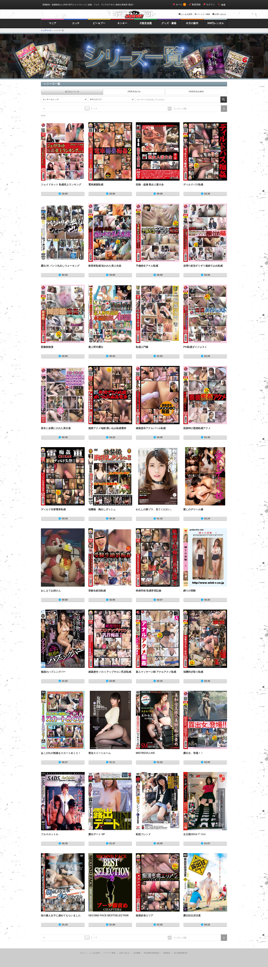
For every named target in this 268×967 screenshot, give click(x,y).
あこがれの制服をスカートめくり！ (63, 720)
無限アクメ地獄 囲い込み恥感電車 (110, 395)
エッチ (76, 23)
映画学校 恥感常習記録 (158, 557)
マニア (52, 23)
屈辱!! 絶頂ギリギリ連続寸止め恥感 (205, 233)
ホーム (82, 953)
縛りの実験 (205, 557)
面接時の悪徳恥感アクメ (205, 395)
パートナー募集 (203, 14)
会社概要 (136, 953)
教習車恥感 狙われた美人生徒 (110, 233)
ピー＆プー (99, 23)
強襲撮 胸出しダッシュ (110, 476)
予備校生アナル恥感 (158, 233)
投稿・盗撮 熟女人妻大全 (158, 151)
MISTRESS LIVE (158, 720)
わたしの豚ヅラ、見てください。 (158, 476)
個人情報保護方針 (181, 953)
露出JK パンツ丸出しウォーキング (63, 233)
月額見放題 (145, 23)
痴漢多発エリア (158, 882)
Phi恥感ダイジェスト (205, 314)
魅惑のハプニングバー (63, 639)
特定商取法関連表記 (151, 953)
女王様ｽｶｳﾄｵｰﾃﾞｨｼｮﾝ (205, 801)
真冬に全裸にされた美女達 (63, 395)
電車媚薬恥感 (110, 151)
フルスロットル (63, 801)
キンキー (122, 23)
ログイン (210, 4)
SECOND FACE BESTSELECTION (110, 882)
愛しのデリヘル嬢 (205, 476)
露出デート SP (110, 801)
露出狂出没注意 (205, 882)
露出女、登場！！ (205, 720)
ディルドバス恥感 (205, 151)
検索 (223, 5)
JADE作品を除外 (196, 91)
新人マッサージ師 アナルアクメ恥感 (158, 639)
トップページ (46, 30)
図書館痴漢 (63, 314)
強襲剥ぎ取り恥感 (205, 639)
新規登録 (196, 4)
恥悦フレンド (158, 801)
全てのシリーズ (72, 91)
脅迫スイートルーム (110, 720)
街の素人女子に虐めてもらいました (63, 882)
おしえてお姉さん (63, 557)
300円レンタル (215, 23)
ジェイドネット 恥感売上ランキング (63, 151)
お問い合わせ (220, 14)
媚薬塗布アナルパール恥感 (158, 395)
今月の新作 (192, 23)
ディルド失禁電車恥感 (63, 476)
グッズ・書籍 (168, 23)
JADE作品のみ (134, 91)
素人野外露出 (110, 314)
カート (179, 4)
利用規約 (166, 953)
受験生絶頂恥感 (110, 557)
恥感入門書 (158, 314)
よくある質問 (186, 14)
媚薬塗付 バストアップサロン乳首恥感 (110, 639)
